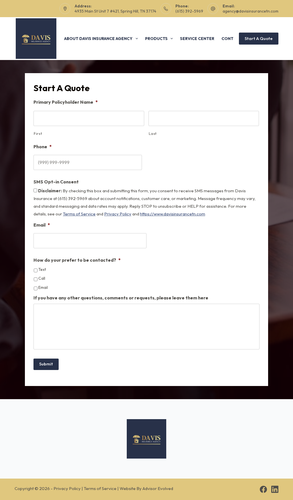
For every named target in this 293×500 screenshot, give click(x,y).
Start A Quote (259, 38)
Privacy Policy (117, 214)
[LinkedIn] (274, 489)
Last (153, 133)
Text (42, 269)
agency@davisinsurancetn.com (250, 11)
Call (41, 278)
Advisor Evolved (157, 488)
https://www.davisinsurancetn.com (172, 214)
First (38, 133)
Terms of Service (79, 214)
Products (156, 38)
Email (43, 287)
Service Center (197, 38)
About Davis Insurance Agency (98, 38)
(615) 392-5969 (189, 11)
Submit (46, 364)
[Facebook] (263, 489)
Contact (231, 38)
